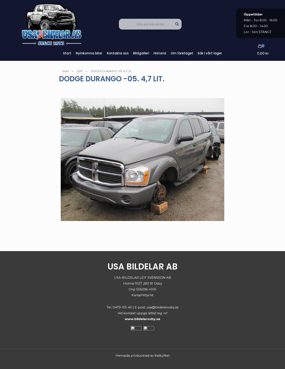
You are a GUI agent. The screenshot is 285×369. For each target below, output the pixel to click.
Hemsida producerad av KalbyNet (143, 356)
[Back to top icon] (265, 360)
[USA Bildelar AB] (51, 24)
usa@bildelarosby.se (162, 307)
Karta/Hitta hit (142, 295)
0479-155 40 (122, 307)
